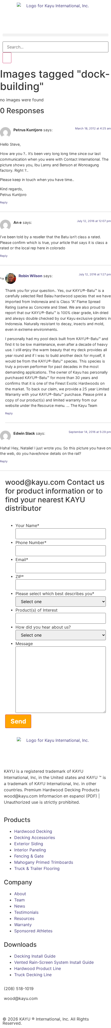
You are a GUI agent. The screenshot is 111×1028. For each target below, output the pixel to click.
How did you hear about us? (43, 627)
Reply (3, 202)
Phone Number (30, 542)
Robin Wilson (30, 276)
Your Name (27, 525)
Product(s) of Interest (36, 610)
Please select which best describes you (54, 593)
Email (21, 559)
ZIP (19, 576)
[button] (55, 35)
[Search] (7, 57)
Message (24, 644)
